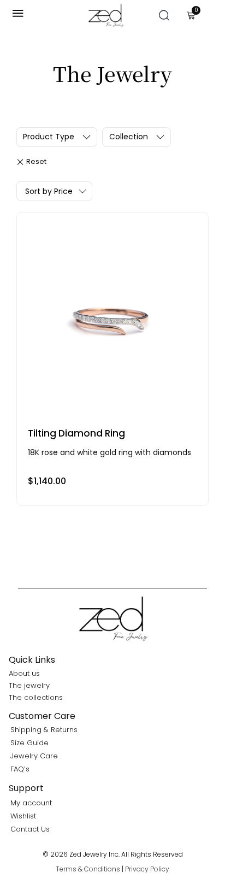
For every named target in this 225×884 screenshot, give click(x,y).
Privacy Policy (147, 869)
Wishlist (23, 816)
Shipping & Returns (44, 729)
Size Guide (29, 743)
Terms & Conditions (88, 869)
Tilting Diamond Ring (76, 433)
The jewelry (29, 685)
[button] (164, 15)
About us (24, 673)
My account (31, 803)
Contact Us (30, 829)
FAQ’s (19, 769)
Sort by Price (49, 191)
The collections (36, 697)
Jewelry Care (34, 756)
